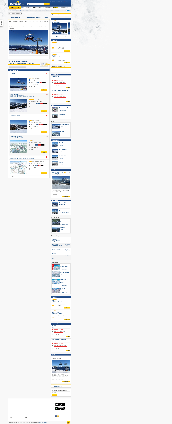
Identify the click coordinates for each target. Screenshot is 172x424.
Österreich (14, 95)
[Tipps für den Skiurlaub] (68, 10)
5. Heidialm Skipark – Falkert (17, 157)
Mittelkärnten (23, 137)
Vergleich (32, 10)
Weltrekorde (58, 1)
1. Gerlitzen (12, 73)
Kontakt (11, 414)
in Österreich (59, 313)
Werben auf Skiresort (44, 414)
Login (26, 417)
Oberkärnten (23, 96)
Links (26, 414)
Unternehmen (28, 415)
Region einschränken (20, 66)
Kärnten (18, 96)
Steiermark (19, 95)
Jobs (61, 1)
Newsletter (53, 1)
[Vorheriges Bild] (53, 29)
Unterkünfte (57, 10)
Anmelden (54, 395)
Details (44, 89)
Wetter (43, 10)
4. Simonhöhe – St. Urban (16, 136)
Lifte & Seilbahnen (49, 10)
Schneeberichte (38, 10)
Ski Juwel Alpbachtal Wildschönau (60, 90)
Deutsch (67, 1)
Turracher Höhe (55, 76)
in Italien (59, 56)
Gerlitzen (17, 26)
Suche (11, 66)
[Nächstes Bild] (69, 29)
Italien (53, 327)
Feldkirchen (28, 96)
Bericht (68, 87)
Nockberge (32, 96)
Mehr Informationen (43, 422)
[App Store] (60, 406)
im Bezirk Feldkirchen (61, 45)
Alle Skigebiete (12, 10)
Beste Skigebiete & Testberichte (22, 10)
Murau (23, 95)
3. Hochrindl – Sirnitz (15, 115)
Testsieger (48, 1)
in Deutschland (60, 301)
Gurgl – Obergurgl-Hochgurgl (59, 339)
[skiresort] (17, 3)
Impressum (11, 415)
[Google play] (60, 409)
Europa (11, 95)
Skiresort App (58, 401)
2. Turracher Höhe (14, 94)
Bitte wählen (63, 7)
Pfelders (54, 325)
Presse (10, 417)
